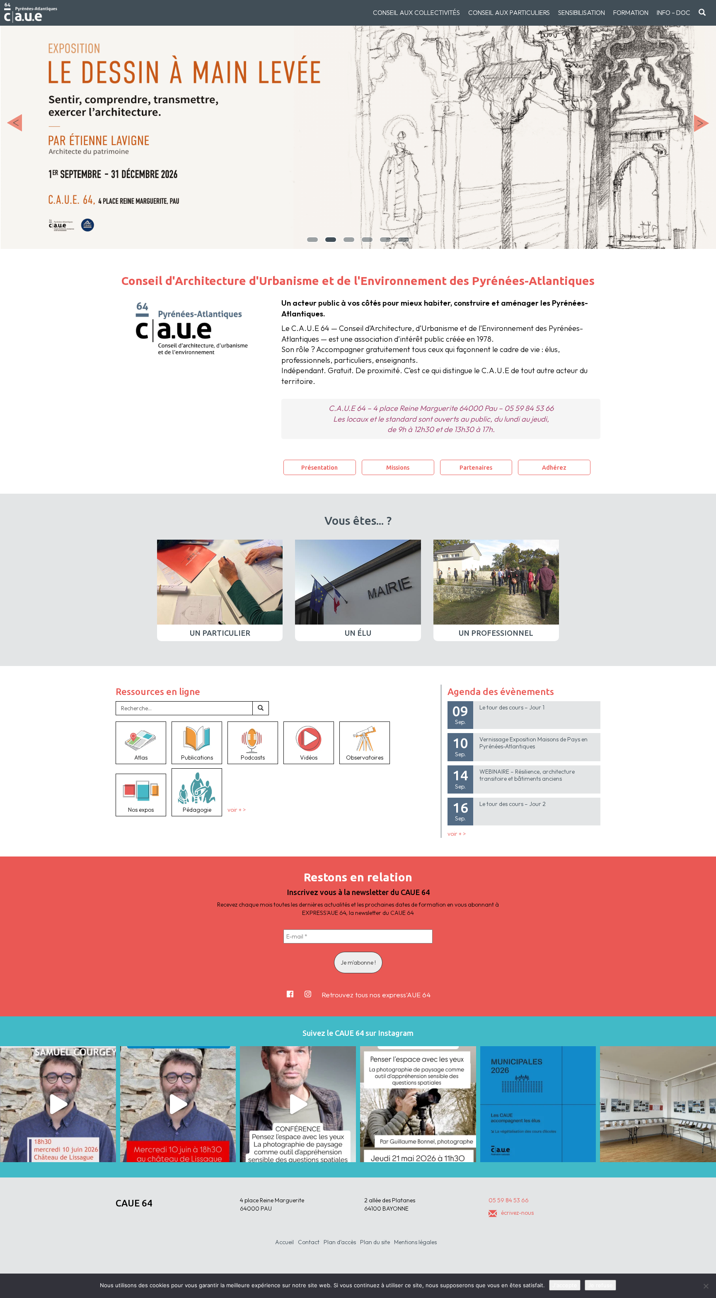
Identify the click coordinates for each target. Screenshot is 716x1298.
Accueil (284, 1242)
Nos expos (141, 809)
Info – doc (673, 13)
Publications (197, 757)
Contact (308, 1242)
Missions (397, 467)
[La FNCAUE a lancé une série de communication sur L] (538, 1104)
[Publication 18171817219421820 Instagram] (58, 1104)
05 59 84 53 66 (509, 1200)
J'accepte (564, 1285)
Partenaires (476, 467)
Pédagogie (197, 809)
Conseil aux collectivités (416, 13)
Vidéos (308, 757)
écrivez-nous (517, 1212)
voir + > (236, 809)
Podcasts (253, 757)
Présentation (319, 467)
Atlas (141, 757)
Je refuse (600, 1285)
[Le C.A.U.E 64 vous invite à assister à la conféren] (418, 1104)
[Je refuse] (705, 1286)
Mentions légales (415, 1242)
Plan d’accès (340, 1242)
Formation (630, 13)
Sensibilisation (581, 13)
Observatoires (364, 757)
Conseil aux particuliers (509, 13)
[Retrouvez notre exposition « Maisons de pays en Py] (658, 1104)
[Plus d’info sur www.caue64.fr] (298, 1104)
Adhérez (554, 467)
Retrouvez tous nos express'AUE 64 (376, 994)
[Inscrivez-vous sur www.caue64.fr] (178, 1104)
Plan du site (375, 1242)
